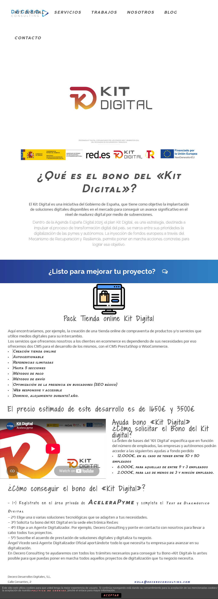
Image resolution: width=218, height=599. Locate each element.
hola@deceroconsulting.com (162, 582)
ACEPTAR (111, 596)
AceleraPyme (111, 503)
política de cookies (48, 590)
